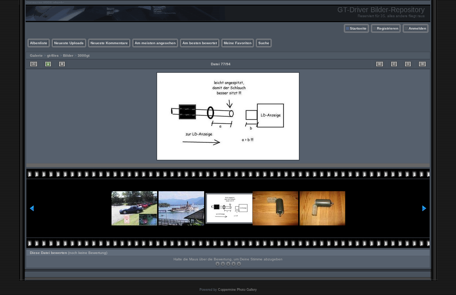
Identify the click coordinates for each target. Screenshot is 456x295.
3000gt (83, 55)
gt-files (53, 55)
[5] (239, 263)
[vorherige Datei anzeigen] (394, 64)
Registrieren (387, 28)
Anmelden (417, 28)
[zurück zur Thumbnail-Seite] (33, 64)
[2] (223, 263)
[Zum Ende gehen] (422, 64)
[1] (217, 263)
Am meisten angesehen (155, 43)
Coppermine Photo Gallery (237, 289)
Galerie (36, 55)
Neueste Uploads (69, 43)
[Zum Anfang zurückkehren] (379, 64)
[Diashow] (62, 64)
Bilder (68, 55)
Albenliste (38, 43)
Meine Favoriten (238, 43)
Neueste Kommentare (109, 43)
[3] (228, 263)
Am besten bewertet (199, 43)
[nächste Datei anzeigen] (408, 64)
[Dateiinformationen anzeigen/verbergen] (48, 64)
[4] (233, 263)
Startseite (358, 28)
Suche (263, 43)
